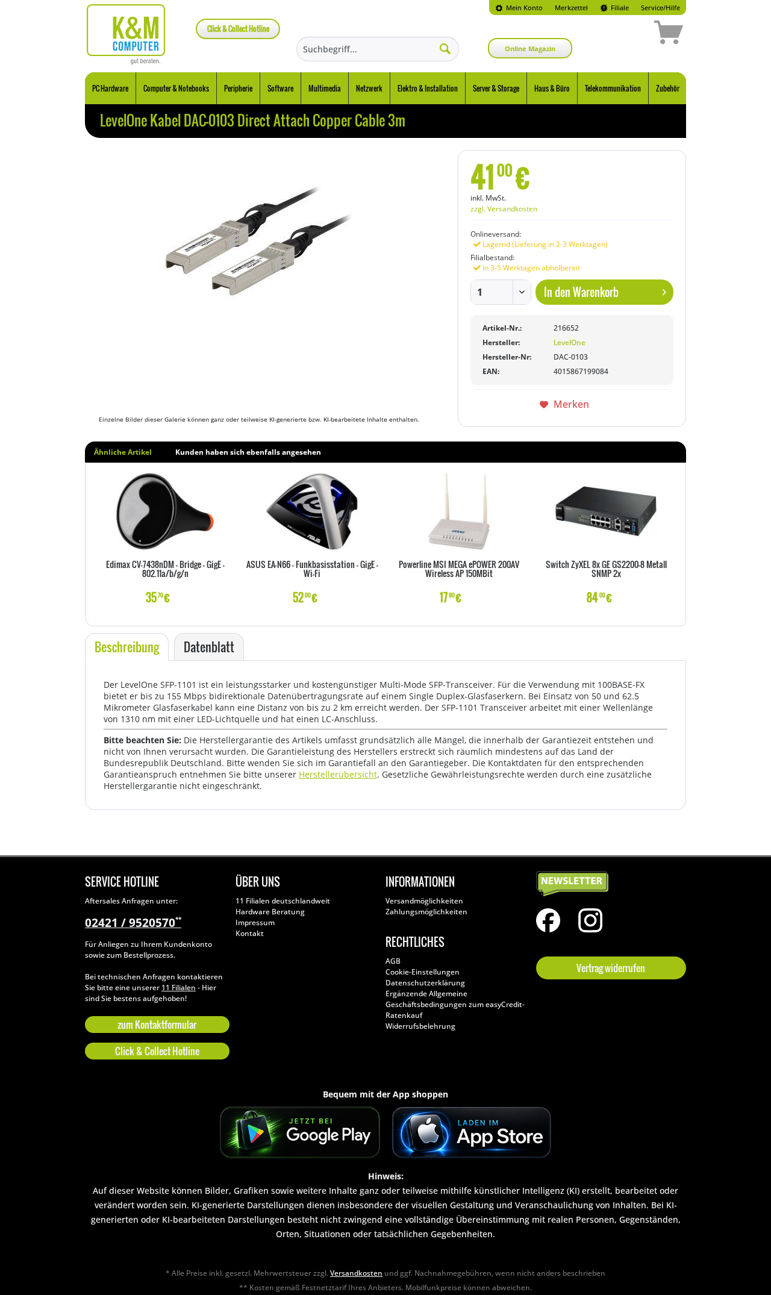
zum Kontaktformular (156, 1024)
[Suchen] (445, 48)
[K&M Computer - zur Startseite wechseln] (126, 34)
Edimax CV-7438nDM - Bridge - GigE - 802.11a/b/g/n (165, 569)
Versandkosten (356, 1273)
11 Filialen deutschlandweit (283, 901)
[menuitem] (519, 7)
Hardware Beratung (270, 911)
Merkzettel (571, 7)
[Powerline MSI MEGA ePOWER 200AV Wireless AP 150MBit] (459, 511)
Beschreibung (127, 647)
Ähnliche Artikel (123, 452)
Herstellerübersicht (338, 774)
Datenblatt (209, 647)
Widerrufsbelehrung (420, 1026)
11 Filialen (178, 987)
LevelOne (569, 342)
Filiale (619, 7)
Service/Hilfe (660, 7)
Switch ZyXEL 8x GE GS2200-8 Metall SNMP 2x (606, 569)
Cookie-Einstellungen (423, 972)
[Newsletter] (608, 884)
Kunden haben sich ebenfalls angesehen (248, 452)
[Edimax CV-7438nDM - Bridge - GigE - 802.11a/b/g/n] (165, 511)
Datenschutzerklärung (425, 983)
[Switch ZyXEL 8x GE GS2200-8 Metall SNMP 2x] (605, 511)
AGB (393, 961)
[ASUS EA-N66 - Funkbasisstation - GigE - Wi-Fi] (312, 511)
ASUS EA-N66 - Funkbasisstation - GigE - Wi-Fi (312, 569)
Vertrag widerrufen (610, 968)
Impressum (255, 922)
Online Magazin (530, 48)
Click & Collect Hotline (238, 28)
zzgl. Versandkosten (503, 209)
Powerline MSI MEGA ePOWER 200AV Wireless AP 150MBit (459, 569)
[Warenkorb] (626, 34)
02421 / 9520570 (133, 922)
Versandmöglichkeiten (424, 901)
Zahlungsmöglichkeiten (426, 911)
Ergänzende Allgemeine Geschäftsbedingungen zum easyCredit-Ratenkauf (455, 1004)
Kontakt (250, 933)
